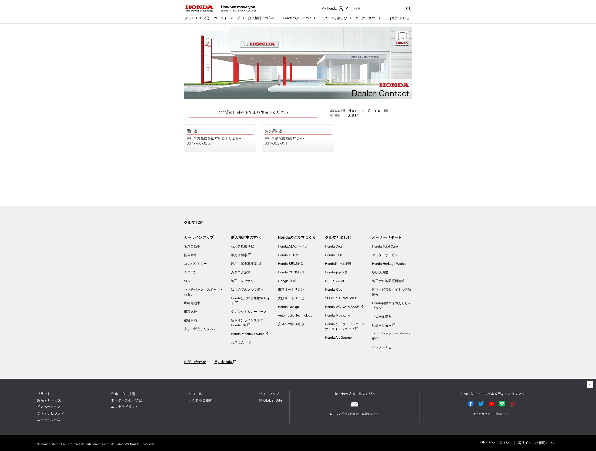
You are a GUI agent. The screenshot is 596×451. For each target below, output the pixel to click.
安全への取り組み (291, 324)
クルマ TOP (193, 18)
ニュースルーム (48, 419)
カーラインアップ (199, 237)
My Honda (223, 362)
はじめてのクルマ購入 (247, 289)
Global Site (272, 400)
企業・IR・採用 (123, 394)
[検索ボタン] (408, 8)
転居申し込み (382, 325)
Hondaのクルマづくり (297, 237)
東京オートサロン (291, 289)
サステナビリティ (50, 413)
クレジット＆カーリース (249, 311)
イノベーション (49, 406)
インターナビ (382, 347)
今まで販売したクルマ (200, 329)
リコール (195, 394)
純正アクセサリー (244, 281)
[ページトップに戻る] (590, 384)
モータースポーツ (124, 400)
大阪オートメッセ (291, 298)
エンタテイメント (124, 406)
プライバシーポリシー (495, 442)
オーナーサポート (387, 237)
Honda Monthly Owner (248, 334)
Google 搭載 (287, 281)
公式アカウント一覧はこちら (491, 414)
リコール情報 (382, 316)
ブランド (44, 394)
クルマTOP (193, 222)
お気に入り (239, 342)
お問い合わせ (399, 18)
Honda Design (288, 307)
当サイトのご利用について (538, 442)
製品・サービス (49, 400)
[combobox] (382, 8)
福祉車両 (190, 320)
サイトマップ (269, 394)
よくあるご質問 (201, 400)
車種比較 (190, 311)
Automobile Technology (295, 315)
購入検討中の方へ (246, 237)
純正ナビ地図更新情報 (388, 281)
